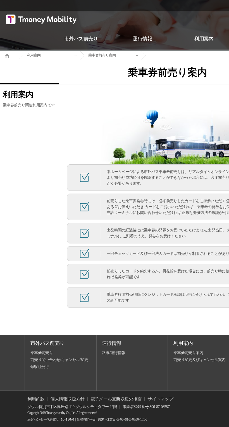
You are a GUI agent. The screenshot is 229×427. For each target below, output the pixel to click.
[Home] (9, 55)
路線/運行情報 (113, 353)
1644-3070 (67, 419)
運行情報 (111, 343)
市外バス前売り (47, 343)
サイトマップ (160, 399)
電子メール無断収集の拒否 (116, 399)
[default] (172, 55)
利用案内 (33, 55)
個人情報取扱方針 (67, 399)
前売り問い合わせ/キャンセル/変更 (59, 360)
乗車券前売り (41, 353)
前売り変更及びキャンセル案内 (199, 360)
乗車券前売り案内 (102, 55)
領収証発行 (39, 367)
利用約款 (35, 399)
